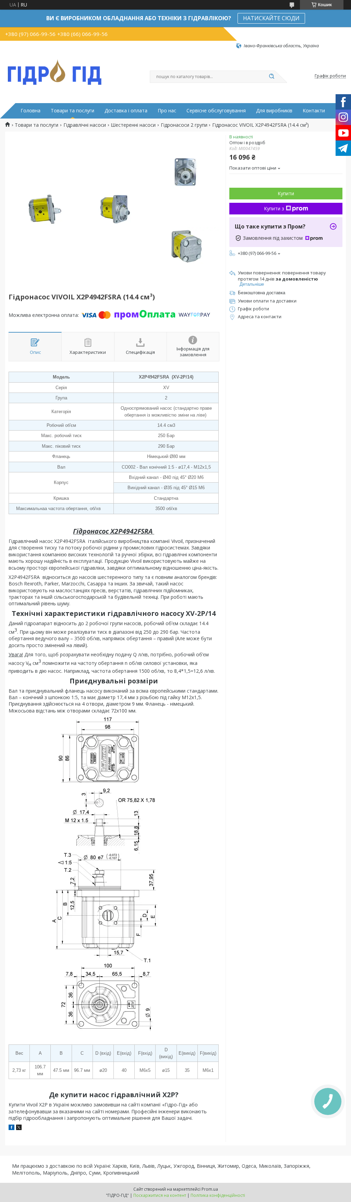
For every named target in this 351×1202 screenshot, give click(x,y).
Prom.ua (210, 1189)
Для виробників (274, 110)
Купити (286, 193)
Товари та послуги (72, 110)
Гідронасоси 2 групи (184, 125)
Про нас (167, 110)
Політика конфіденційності (218, 1195)
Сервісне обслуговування (216, 110)
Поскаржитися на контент (159, 1195)
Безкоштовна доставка (261, 292)
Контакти (314, 110)
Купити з (274, 208)
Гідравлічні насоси (84, 125)
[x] (19, 1128)
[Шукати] (271, 77)
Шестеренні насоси (133, 125)
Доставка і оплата (126, 110)
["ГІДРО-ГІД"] (55, 71)
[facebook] (11, 1128)
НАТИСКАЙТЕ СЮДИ (271, 18)
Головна (30, 110)
